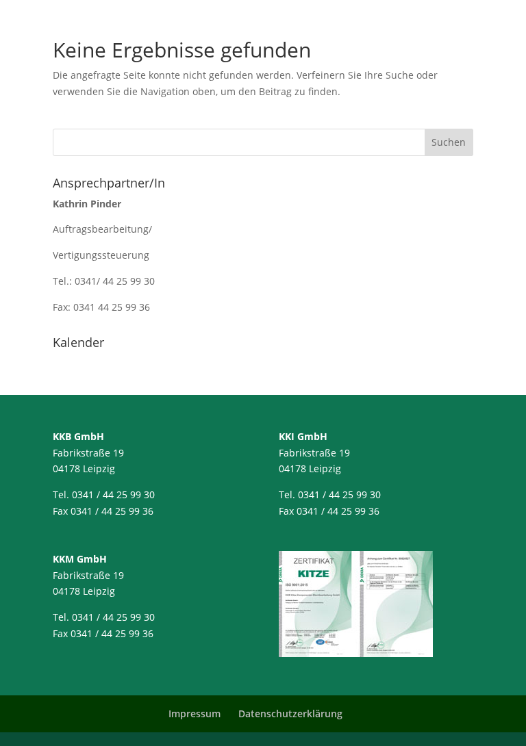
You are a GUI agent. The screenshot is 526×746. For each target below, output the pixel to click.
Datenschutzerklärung (290, 713)
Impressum (194, 713)
